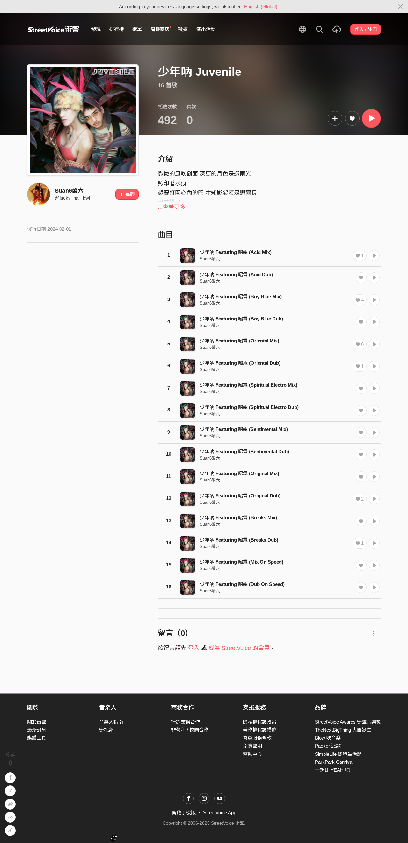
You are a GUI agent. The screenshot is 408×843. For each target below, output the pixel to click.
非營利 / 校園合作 (189, 730)
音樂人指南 (111, 722)
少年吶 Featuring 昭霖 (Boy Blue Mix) (241, 296)
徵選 (183, 29)
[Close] (401, 7)
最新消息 (36, 730)
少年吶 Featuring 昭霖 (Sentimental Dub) (244, 451)
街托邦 (106, 730)
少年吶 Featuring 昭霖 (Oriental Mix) (239, 340)
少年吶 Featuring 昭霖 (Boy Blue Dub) (241, 318)
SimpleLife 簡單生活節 (338, 754)
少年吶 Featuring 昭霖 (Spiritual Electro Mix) (248, 385)
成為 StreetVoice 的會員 (239, 648)
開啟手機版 (184, 812)
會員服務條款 (257, 738)
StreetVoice (53, 29)
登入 (194, 648)
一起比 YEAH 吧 (332, 770)
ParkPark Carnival (334, 762)
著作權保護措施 (259, 730)
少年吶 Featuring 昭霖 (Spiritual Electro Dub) (249, 407)
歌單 (137, 29)
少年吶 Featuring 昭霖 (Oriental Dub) (240, 363)
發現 (96, 29)
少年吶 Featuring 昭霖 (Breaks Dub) (239, 540)
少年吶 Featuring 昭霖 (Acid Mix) (236, 252)
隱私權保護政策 (259, 722)
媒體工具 (36, 738)
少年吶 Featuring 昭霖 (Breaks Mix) (238, 517)
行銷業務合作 (185, 722)
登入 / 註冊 (365, 29)
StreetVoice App (219, 812)
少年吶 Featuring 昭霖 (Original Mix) (239, 473)
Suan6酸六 (69, 190)
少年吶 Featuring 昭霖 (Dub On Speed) (242, 584)
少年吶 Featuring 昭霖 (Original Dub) (240, 495)
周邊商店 (160, 29)
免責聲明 (252, 745)
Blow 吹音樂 (328, 738)
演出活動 (205, 29)
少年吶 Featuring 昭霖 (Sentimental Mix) (244, 429)
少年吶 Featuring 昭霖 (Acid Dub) (236, 274)
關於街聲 (36, 722)
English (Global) (260, 6)
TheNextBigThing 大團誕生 (343, 730)
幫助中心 (252, 754)
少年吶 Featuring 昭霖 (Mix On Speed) (241, 562)
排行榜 (116, 29)
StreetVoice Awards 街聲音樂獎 (348, 722)
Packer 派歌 (328, 745)
